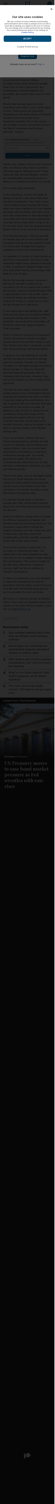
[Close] (51, 9)
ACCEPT (27, 38)
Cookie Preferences (27, 46)
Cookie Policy (27, 32)
